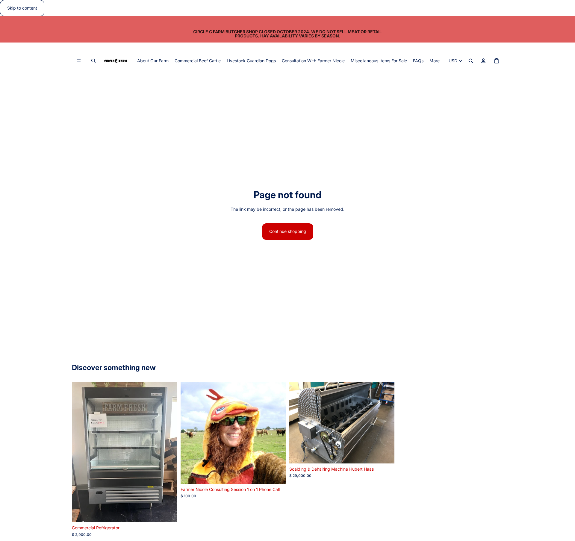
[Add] (167, 512)
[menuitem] (434, 61)
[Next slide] (277, 433)
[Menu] (79, 61)
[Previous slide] (190, 433)
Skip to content (22, 7)
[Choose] (276, 474)
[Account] (483, 61)
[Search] (93, 61)
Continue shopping (287, 231)
